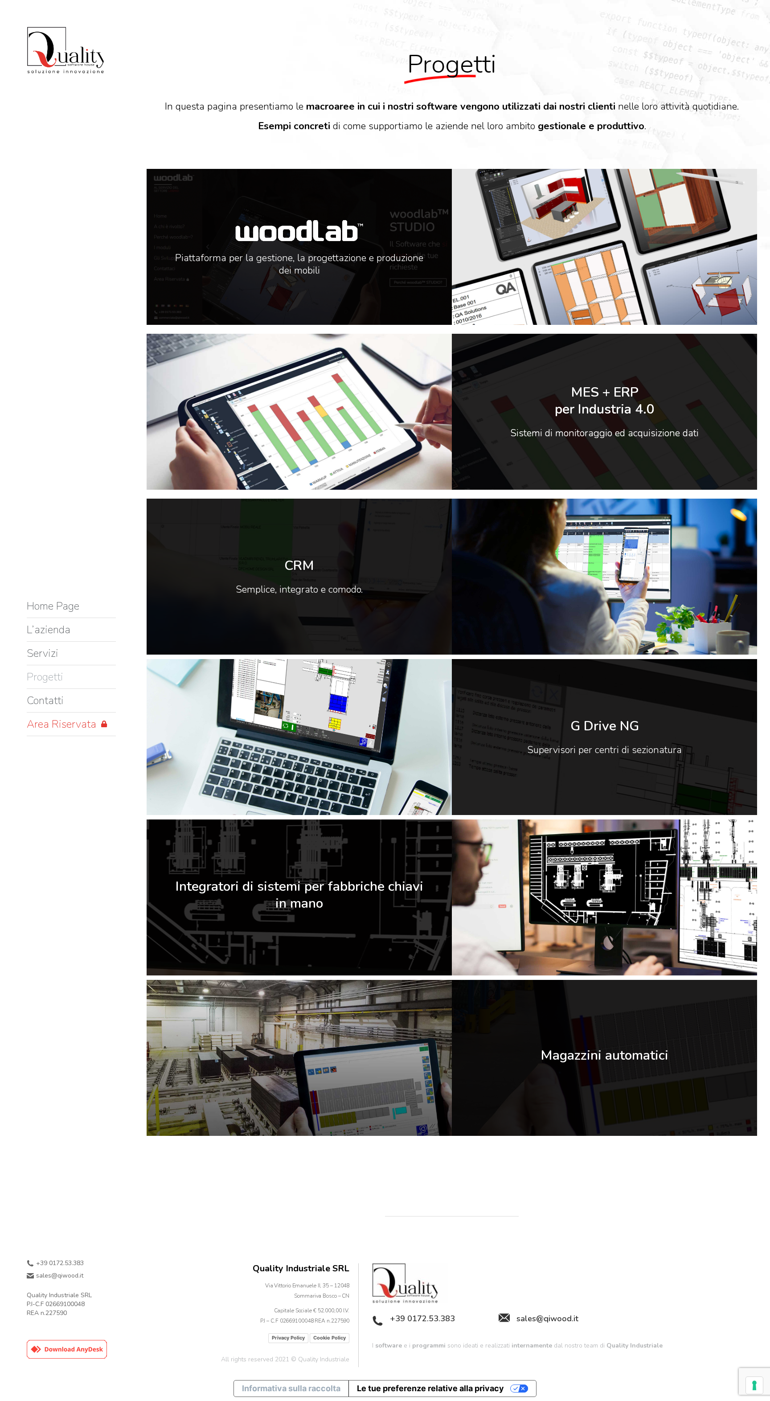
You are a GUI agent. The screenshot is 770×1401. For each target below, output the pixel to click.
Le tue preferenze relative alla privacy (430, 1388)
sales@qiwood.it (59, 1276)
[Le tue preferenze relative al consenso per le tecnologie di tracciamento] (754, 1385)
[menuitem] (53, 606)
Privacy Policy (288, 1338)
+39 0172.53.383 (60, 1263)
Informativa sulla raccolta (291, 1388)
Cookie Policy (329, 1338)
